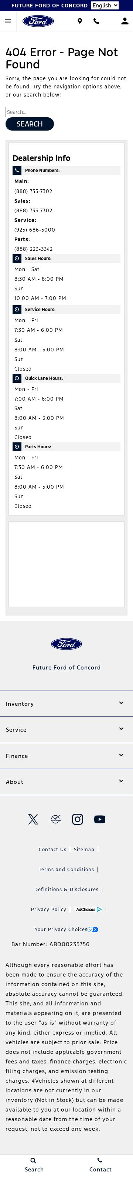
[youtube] (100, 819)
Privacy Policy (48, 910)
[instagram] (77, 819)
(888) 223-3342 (33, 249)
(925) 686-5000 (34, 230)
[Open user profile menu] (124, 21)
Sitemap (84, 850)
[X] (33, 819)
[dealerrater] (55, 819)
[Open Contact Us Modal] (96, 21)
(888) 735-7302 (33, 191)
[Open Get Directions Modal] (79, 21)
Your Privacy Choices (61, 930)
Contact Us (52, 850)
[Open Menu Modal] (8, 21)
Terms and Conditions (66, 870)
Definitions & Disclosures (66, 890)
